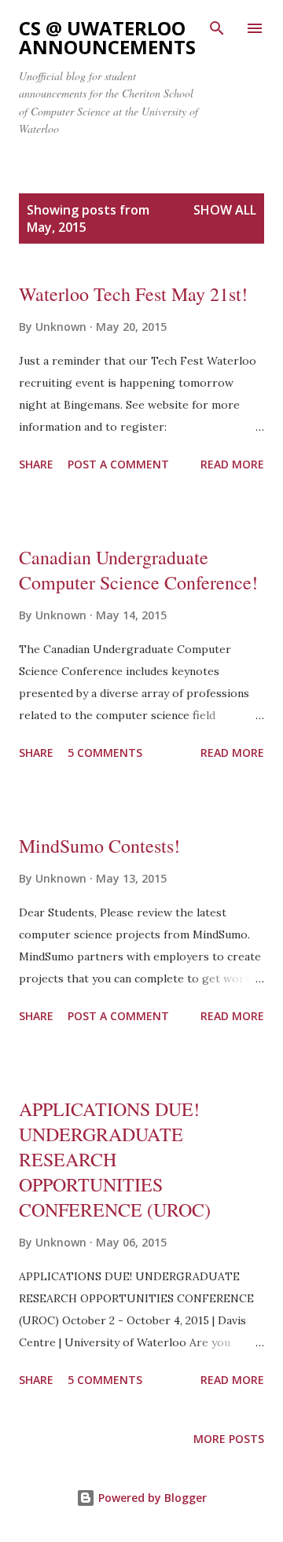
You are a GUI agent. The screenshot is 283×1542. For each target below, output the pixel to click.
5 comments (105, 752)
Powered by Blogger (151, 1497)
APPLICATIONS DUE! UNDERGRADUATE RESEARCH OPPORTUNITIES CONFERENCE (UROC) (115, 1159)
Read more (232, 464)
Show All (224, 209)
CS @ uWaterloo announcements (107, 37)
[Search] (217, 28)
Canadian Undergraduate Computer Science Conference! (138, 570)
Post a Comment (118, 464)
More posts (228, 1438)
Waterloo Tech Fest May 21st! (133, 294)
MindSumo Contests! (99, 845)
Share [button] (36, 464)
